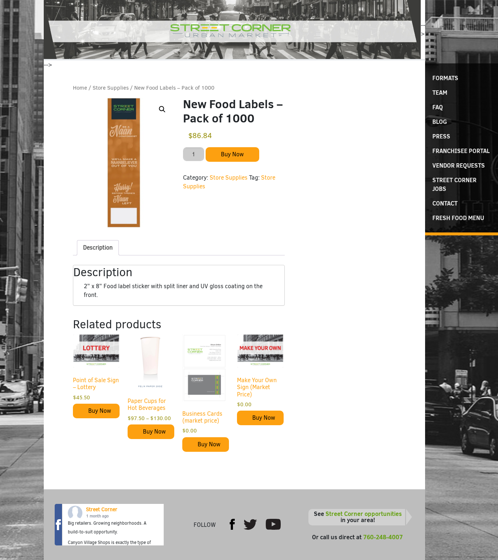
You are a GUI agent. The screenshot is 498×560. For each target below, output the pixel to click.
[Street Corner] (232, 29)
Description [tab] (98, 247)
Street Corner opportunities (364, 514)
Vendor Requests (458, 165)
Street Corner (101, 509)
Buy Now (232, 154)
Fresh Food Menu (458, 218)
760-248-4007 (383, 537)
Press (441, 136)
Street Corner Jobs (454, 184)
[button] (162, 109)
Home (80, 87)
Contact (445, 203)
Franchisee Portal (461, 151)
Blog (439, 122)
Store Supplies (111, 87)
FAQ (437, 107)
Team (439, 93)
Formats (445, 78)
